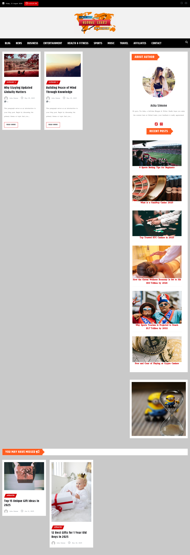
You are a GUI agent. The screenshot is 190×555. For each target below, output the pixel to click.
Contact (157, 43)
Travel (124, 43)
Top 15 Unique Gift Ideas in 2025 (21, 503)
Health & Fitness (78, 43)
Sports (98, 43)
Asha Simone (14, 98)
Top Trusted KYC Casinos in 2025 (157, 237)
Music (111, 43)
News (19, 43)
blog (8, 43)
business (32, 43)
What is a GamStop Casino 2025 (157, 202)
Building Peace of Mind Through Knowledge (61, 90)
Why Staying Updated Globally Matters (18, 90)
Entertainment (52, 43)
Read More (11, 124)
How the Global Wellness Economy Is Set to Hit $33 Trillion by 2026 (157, 281)
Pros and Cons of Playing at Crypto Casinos (157, 363)
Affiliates (140, 43)
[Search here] (186, 43)
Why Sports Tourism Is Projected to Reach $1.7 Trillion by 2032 (157, 327)
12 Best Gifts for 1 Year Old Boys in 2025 (69, 535)
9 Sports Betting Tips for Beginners (157, 167)
